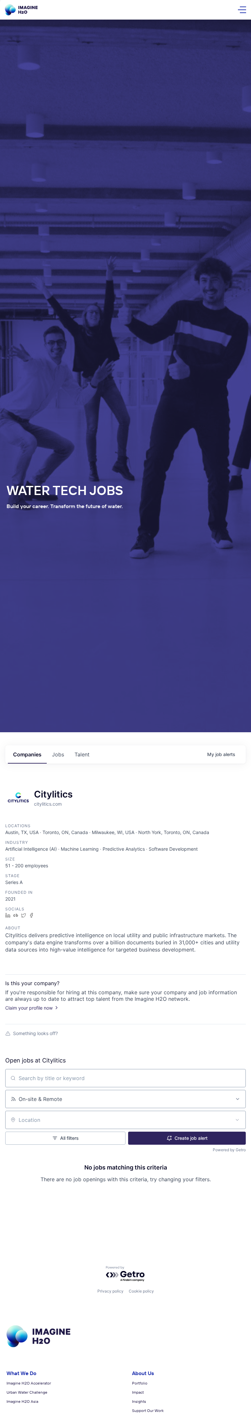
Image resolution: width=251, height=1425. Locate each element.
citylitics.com (48, 804)
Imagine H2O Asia (22, 1401)
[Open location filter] (237, 1120)
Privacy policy (110, 1291)
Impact (138, 1392)
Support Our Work (148, 1410)
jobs (58, 754)
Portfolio (139, 1383)
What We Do (21, 1373)
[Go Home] (21, 10)
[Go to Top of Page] (38, 1346)
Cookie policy (141, 1291)
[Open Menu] (242, 10)
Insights (139, 1401)
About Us (143, 1373)
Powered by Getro (229, 1149)
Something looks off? (35, 1033)
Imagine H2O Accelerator (29, 1383)
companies (27, 754)
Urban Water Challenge (27, 1392)
